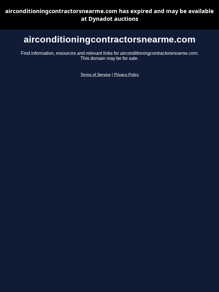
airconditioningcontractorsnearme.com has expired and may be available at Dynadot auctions (109, 15)
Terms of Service (95, 74)
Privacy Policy (126, 74)
